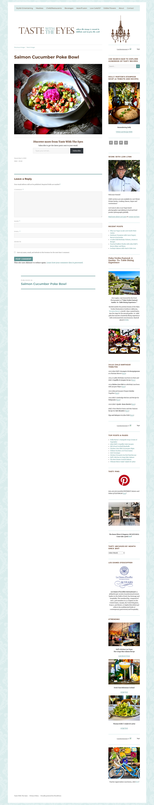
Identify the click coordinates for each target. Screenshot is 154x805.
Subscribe (77, 151)
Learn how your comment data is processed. (65, 263)
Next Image (31, 47)
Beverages (69, 8)
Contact (130, 8)
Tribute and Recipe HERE (124, 132)
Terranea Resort (114, 311)
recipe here (124, 692)
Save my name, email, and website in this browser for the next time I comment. (43, 252)
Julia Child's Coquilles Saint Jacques (122, 444)
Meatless (39, 8)
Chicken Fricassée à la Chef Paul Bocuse (123, 455)
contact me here (134, 217)
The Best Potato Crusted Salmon (120, 459)
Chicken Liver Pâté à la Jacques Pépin (122, 448)
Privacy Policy (34, 796)
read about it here (124, 656)
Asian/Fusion (81, 8)
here (123, 373)
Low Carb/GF (95, 8)
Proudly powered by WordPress (51, 796)
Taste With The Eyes (21, 796)
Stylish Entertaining (24, 8)
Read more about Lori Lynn (117, 217)
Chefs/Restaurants (54, 8)
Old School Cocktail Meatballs (120, 446)
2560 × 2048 (18, 161)
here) (133, 380)
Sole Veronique (115, 453)
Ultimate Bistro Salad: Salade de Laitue (122, 462)
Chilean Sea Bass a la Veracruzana (121, 451)
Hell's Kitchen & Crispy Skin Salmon (122, 457)
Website (17, 242)
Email (17, 231)
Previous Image (19, 47)
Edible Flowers (110, 8)
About (121, 8)
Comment (19, 189)
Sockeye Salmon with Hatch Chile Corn (123, 248)
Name (17, 221)
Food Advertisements (122, 49)
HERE (127, 320)
